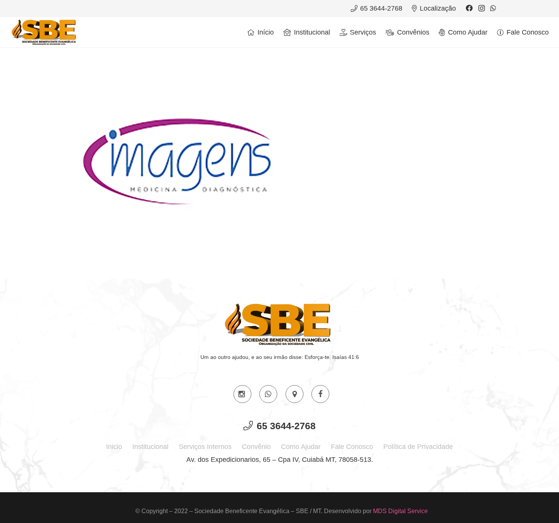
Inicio (114, 446)
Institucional (150, 446)
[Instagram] (481, 8)
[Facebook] (469, 8)
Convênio (256, 446)
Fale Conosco (352, 446)
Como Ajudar (301, 446)
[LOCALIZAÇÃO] (294, 394)
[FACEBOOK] (320, 394)
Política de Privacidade (418, 446)
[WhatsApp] (493, 8)
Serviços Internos (205, 446)
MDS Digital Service (400, 511)
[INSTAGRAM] (242, 394)
